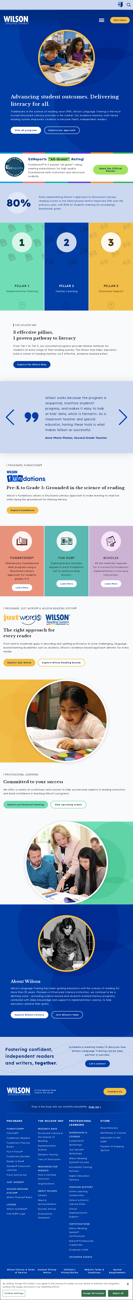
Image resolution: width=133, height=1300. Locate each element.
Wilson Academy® (17, 1209)
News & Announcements (47, 1202)
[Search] (129, 5)
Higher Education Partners (79, 1178)
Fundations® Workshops (76, 1143)
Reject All (118, 1293)
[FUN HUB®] (67, 541)
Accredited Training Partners (80, 1169)
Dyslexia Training (48, 1154)
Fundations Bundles (18, 1156)
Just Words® (15, 1182)
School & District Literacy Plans (79, 1202)
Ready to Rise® (15, 1161)
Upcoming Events (80, 1257)
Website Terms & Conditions (94, 1271)
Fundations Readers (18, 1138)
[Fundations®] (22, 541)
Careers (42, 1195)
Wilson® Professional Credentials (81, 1243)
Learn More (22, 587)
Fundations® (15, 1128)
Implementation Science (47, 1147)
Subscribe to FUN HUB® (110, 1139)
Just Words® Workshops (76, 1151)
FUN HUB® (12, 1133)
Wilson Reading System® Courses (79, 1160)
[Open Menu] (121, 5)
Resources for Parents (48, 1168)
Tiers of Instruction (49, 1159)
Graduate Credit (78, 1249)
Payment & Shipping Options (112, 1148)
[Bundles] (111, 541)
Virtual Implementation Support (78, 1213)
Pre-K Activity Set (17, 1175)
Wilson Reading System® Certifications (78, 1232)
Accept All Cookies (93, 1293)
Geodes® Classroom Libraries (18, 1168)
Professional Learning (80, 1122)
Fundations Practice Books (18, 1144)
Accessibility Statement (45, 1215)
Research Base (47, 1128)
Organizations (46, 1183)
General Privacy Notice (47, 1271)
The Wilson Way (51, 1120)
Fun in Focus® (15, 1151)
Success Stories (47, 1209)
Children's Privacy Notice (69, 1271)
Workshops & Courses (113, 1132)
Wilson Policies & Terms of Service (21, 1271)
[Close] (127, 1284)
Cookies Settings (13, 1293)
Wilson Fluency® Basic (19, 1197)
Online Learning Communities (78, 1193)
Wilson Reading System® (17, 1191)
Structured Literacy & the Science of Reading (50, 1137)
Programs (15, 1120)
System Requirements (117, 1271)
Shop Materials (109, 1128)
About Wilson (47, 1191)
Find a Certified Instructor (47, 1177)
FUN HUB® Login (16, 1213)
